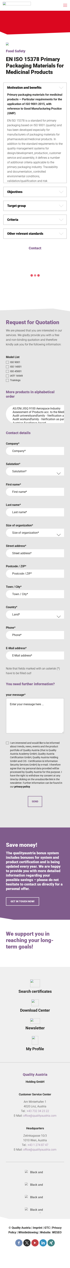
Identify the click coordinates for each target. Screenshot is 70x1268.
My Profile (35, 1049)
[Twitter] (27, 1242)
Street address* (16, 546)
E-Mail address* (16, 648)
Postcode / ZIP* (16, 566)
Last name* (13, 505)
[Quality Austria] (17, 5)
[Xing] (51, 1242)
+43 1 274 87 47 (38, 1145)
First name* (13, 484)
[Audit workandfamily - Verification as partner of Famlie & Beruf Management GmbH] (33, 419)
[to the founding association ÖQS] (35, 1198)
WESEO (57, 1232)
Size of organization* (19, 525)
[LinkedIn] (43, 1242)
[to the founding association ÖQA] (35, 1185)
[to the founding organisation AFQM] (35, 1173)
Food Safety (15, 51)
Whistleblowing (28, 1232)
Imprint (37, 1227)
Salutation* (13, 464)
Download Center (35, 1010)
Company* (12, 443)
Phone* (10, 627)
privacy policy (22, 786)
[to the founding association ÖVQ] (35, 1210)
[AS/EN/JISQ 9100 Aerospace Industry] (33, 408)
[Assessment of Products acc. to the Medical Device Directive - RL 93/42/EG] (33, 412)
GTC (47, 1227)
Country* (11, 607)
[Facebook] (18, 1242)
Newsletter (35, 1028)
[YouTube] (35, 1242)
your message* (15, 694)
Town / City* (14, 586)
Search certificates (35, 991)
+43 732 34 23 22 (38, 1111)
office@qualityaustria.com (39, 1115)
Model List (12, 357)
